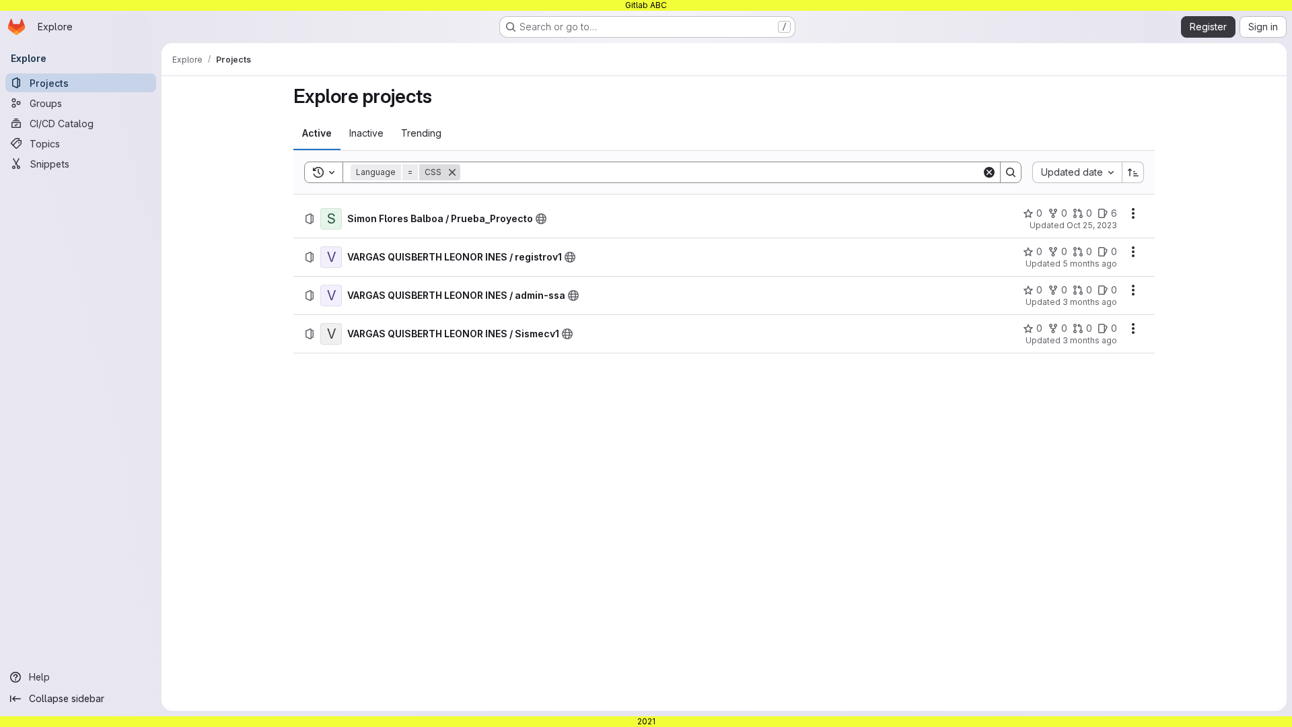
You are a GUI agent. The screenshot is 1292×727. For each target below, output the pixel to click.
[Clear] (989, 172)
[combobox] (1077, 172)
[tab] (316, 133)
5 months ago (1090, 263)
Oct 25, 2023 (1092, 225)
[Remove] (452, 172)
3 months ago (1090, 302)
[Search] (1010, 172)
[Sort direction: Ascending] (1133, 172)
